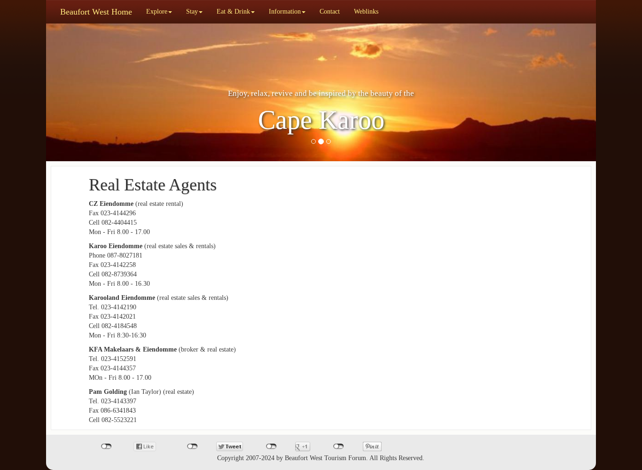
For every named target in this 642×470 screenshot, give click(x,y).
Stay (192, 11)
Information (285, 11)
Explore (156, 11)
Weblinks (366, 11)
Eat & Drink (233, 11)
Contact (330, 11)
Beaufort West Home (96, 11)
